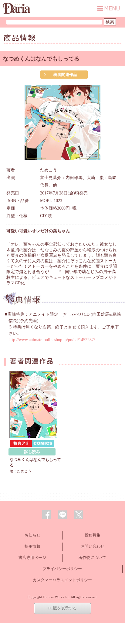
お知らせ (32, 535)
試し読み (32, 451)
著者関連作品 (65, 74)
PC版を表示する (62, 608)
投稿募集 (92, 535)
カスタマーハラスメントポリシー (62, 580)
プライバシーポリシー (62, 568)
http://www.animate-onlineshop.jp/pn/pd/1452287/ (51, 340)
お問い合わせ (92, 546)
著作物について (92, 557)
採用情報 (32, 546)
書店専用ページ (32, 557)
